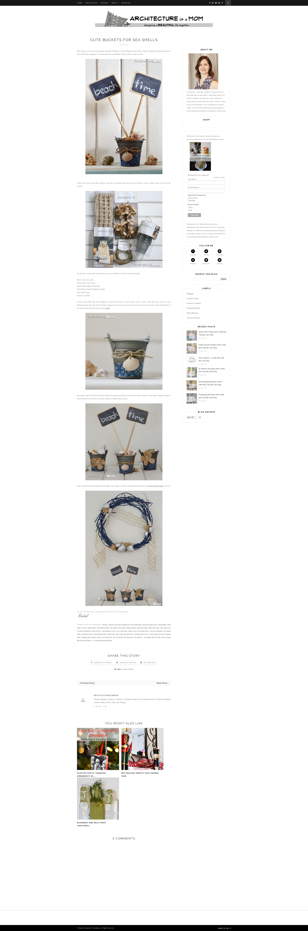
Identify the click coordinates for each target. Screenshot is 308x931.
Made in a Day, (132, 631)
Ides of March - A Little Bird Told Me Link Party (211, 359)
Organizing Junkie (87, 634)
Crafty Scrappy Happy (103, 627)
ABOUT (115, 3)
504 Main (104, 624)
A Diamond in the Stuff (114, 624)
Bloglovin (206, 263)
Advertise (126, 3)
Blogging (190, 294)
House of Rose (95, 631)
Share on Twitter (128, 663)
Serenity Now (111, 634)
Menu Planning (192, 313)
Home (79, 3)
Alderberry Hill (126, 624)
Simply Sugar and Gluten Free (124, 634)
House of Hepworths (84, 631)
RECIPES (104, 3)
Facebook (193, 255)
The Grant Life (138, 637)
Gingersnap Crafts (142, 627)
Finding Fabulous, (131, 627)
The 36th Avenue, (107, 637)
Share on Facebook (103, 663)
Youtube (219, 263)
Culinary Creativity (194, 303)
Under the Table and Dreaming (103, 640)
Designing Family (193, 308)
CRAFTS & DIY (91, 3)
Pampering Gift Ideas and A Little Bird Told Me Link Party (211, 396)
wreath (107, 308)
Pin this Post (150, 663)
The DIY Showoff (118, 637)
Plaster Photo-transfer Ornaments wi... (91, 774)
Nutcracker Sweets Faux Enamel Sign (140, 774)
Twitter (206, 255)
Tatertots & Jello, (96, 637)
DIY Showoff (113, 627)
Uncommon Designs (85, 640)
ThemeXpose (96, 928)
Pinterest (193, 263)
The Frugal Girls (128, 637)
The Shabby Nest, (149, 637)
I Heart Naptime (105, 631)
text (190, 210)
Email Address (194, 187)
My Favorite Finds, (143, 631)
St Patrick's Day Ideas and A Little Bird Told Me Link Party (212, 370)
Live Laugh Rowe (122, 631)
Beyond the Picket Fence (150, 624)
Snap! (146, 634)
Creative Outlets (127, 669)
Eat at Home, (122, 627)
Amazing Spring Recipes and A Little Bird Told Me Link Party (210, 383)
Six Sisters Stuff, (139, 634)
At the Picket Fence (136, 624)
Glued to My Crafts (153, 627)
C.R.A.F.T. (84, 627)
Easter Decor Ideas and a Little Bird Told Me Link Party (212, 333)
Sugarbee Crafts (86, 637)
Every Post (193, 198)
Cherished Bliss (162, 624)
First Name (192, 179)
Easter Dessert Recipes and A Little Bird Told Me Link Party (212, 346)
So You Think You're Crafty (157, 634)
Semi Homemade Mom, (100, 634)
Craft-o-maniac (92, 627)
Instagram (219, 255)
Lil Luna (113, 631)
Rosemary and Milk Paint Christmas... (91, 824)
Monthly (192, 201)
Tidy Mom (158, 637)
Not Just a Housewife (156, 631)
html (191, 207)
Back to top (223, 928)
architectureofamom (106, 695)
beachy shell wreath (155, 486)
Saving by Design (193, 318)
